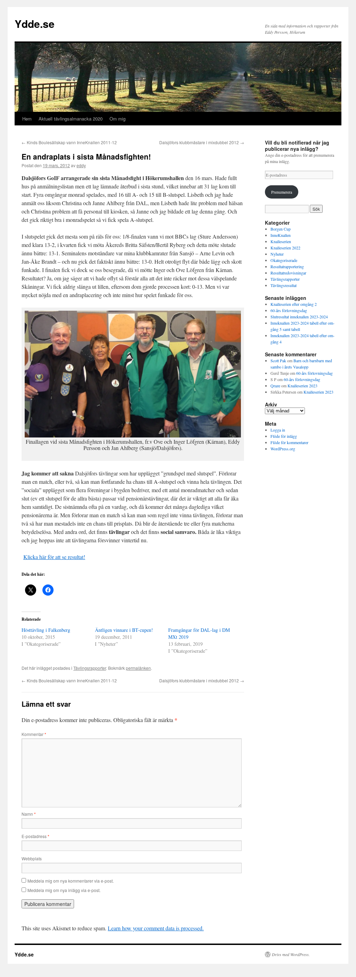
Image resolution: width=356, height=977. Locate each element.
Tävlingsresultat (283, 285)
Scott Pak (278, 360)
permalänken (138, 668)
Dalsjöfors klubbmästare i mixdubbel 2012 (201, 142)
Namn (29, 814)
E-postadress (35, 836)
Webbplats (32, 858)
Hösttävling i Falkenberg (46, 630)
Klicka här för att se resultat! (54, 556)
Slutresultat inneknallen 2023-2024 (299, 316)
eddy (81, 165)
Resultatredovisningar (288, 273)
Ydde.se (35, 23)
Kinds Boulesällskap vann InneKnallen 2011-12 (69, 142)
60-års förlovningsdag (288, 310)
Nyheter (277, 254)
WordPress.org (282, 448)
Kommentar (34, 734)
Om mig (118, 118)
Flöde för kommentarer (289, 442)
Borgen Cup (280, 229)
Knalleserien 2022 (285, 247)
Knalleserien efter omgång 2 (293, 304)
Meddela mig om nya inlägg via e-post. (63, 890)
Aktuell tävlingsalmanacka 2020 (71, 118)
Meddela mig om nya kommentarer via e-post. (70, 881)
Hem (27, 118)
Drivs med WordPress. (291, 954)
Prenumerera (281, 192)
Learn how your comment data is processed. (156, 928)
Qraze (275, 385)
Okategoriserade (283, 260)
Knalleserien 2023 (302, 385)
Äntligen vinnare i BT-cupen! (124, 630)
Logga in (277, 430)
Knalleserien (280, 241)
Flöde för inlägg (283, 436)
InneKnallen (280, 235)
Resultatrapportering (287, 266)
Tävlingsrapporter (89, 668)
